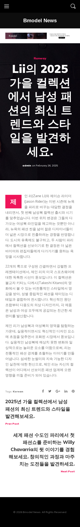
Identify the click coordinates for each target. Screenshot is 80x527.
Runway (40, 58)
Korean (18, 391)
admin (26, 165)
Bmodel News (40, 20)
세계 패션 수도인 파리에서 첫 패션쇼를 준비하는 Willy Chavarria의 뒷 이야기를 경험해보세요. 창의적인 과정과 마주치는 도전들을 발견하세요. (42, 452)
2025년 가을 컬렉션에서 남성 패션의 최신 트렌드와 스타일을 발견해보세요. (37, 412)
